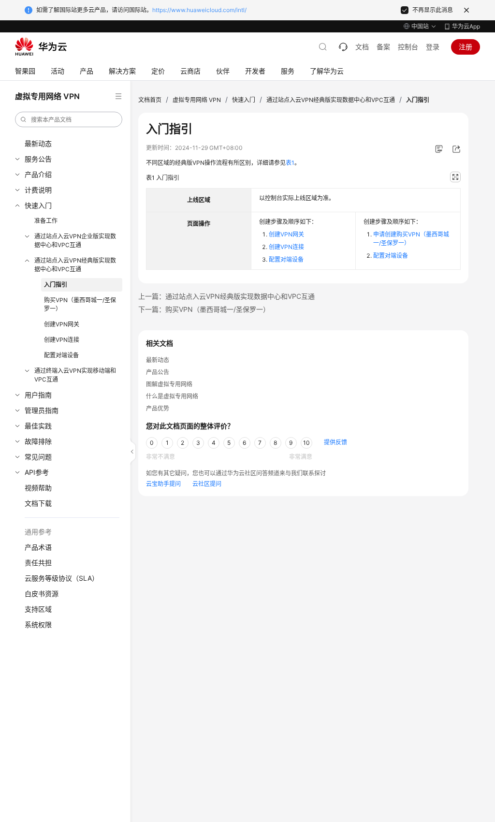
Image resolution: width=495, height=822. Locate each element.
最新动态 (38, 143)
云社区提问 (206, 483)
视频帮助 (38, 488)
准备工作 (46, 220)
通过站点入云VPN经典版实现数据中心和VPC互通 (75, 265)
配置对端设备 (61, 355)
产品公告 (157, 372)
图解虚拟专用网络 (169, 384)
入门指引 (55, 284)
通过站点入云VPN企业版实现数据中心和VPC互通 (75, 241)
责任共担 (38, 562)
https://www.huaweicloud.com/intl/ (199, 10)
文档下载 (38, 503)
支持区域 (38, 609)
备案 (383, 47)
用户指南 (38, 395)
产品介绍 (38, 174)
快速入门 (38, 205)
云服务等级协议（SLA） (62, 578)
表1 (290, 162)
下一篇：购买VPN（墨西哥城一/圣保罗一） (204, 309)
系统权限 (38, 624)
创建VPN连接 (61, 339)
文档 (362, 47)
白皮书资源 (41, 593)
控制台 (408, 47)
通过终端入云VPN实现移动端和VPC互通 (75, 375)
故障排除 (38, 441)
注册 (465, 47)
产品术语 (38, 547)
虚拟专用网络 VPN (197, 99)
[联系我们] (343, 47)
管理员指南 (41, 410)
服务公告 (38, 159)
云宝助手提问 (163, 483)
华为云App (466, 26)
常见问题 (38, 457)
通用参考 (38, 532)
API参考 (37, 472)
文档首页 (149, 99)
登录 (432, 47)
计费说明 (38, 190)
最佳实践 (38, 426)
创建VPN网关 (61, 324)
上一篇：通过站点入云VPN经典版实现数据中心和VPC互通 (226, 296)
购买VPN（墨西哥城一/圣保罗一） (80, 304)
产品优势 (157, 408)
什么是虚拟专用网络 (172, 396)
